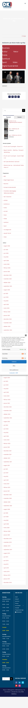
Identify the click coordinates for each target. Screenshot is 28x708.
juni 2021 (6, 472)
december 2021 (8, 450)
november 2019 (8, 542)
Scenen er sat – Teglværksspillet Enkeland (15, 121)
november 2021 (8, 454)
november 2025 (8, 279)
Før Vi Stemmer (7, 196)
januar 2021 (7, 491)
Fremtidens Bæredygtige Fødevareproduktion (10, 192)
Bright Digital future (9, 180)
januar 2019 (7, 579)
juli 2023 (6, 381)
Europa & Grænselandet (10, 187)
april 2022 (6, 436)
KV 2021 (6, 211)
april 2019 (6, 568)
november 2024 (8, 322)
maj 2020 (6, 520)
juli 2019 (6, 557)
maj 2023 (6, 388)
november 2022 (8, 410)
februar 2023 (7, 399)
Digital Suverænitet (10, 66)
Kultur (4, 51)
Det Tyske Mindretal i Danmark (11, 161)
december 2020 (8, 494)
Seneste (20, 117)
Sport (4, 62)
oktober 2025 (7, 282)
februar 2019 (7, 575)
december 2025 (8, 275)
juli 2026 (6, 249)
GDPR (16, 372)
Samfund (6, 58)
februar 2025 (7, 311)
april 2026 (6, 260)
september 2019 (8, 549)
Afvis (14, 365)
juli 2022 (6, 425)
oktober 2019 (7, 546)
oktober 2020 (7, 502)
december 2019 (8, 538)
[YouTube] (16, 685)
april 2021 (6, 480)
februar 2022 (7, 443)
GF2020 (5, 200)
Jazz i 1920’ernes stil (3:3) (15, 135)
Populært (8, 117)
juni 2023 (6, 385)
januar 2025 (7, 315)
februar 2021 (7, 487)
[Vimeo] (23, 682)
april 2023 (6, 392)
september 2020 (8, 505)
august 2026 (7, 246)
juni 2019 (6, 560)
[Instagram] (19, 685)
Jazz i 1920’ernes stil (14, 128)
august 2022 (7, 421)
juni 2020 (6, 516)
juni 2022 (6, 429)
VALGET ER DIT (7, 233)
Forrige (24, 36)
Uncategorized (7, 229)
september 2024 (8, 330)
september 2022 (8, 418)
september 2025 (8, 286)
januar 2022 (7, 447)
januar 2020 (7, 535)
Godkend (14, 361)
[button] (26, 335)
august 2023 (7, 377)
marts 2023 (6, 396)
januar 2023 (7, 403)
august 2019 (7, 553)
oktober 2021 (7, 458)
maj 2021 (6, 476)
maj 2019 (6, 564)
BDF (5, 176)
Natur (15, 51)
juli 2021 (6, 469)
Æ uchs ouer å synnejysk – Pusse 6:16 (13, 146)
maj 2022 (6, 432)
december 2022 (8, 407)
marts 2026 (6, 264)
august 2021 (7, 465)
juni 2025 (6, 297)
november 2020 (8, 498)
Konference (7, 204)
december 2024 (8, 319)
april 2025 (6, 304)
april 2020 (6, 524)
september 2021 (8, 461)
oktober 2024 (7, 326)
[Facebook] (16, 682)
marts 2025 (6, 308)
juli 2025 (6, 293)
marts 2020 (6, 527)
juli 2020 (6, 513)
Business (6, 48)
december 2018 (8, 582)
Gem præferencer (14, 370)
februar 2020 (7, 531)
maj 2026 (6, 257)
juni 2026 (6, 253)
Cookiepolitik (12, 372)
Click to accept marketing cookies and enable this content (6, 121)
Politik (4, 55)
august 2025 (7, 290)
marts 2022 (6, 439)
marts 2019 (6, 571)
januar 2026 (7, 271)
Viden (15, 62)
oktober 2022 (7, 414)
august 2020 (7, 509)
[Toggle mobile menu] (25, 3)
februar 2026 (7, 268)
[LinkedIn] (19, 682)
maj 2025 (6, 300)
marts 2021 (6, 483)
